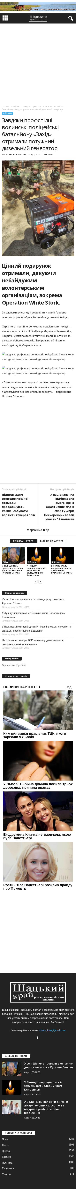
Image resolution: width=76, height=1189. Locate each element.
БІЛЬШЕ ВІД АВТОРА (51, 541)
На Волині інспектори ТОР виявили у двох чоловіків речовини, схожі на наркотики (33, 642)
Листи (5, 1145)
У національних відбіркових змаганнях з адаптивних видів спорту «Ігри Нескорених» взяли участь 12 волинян (59, 507)
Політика (7, 1162)
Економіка (8, 1168)
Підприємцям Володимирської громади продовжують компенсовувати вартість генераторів (18, 505)
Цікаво (6, 1151)
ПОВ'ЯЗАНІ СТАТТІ (23, 541)
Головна (5, 106)
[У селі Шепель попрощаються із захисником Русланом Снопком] (62, 555)
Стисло (6, 1174)
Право (5, 1139)
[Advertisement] (38, 63)
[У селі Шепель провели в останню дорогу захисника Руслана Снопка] (13, 555)
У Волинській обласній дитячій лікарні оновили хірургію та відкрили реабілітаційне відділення (36, 628)
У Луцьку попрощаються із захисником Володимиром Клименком (36, 570)
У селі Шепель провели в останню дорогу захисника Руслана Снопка (13, 569)
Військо (7, 113)
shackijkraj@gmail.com (52, 1030)
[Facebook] (38, 1038)
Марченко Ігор (17, 154)
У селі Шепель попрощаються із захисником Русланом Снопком (61, 569)
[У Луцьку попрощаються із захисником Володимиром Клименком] (38, 555)
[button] (70, 18)
